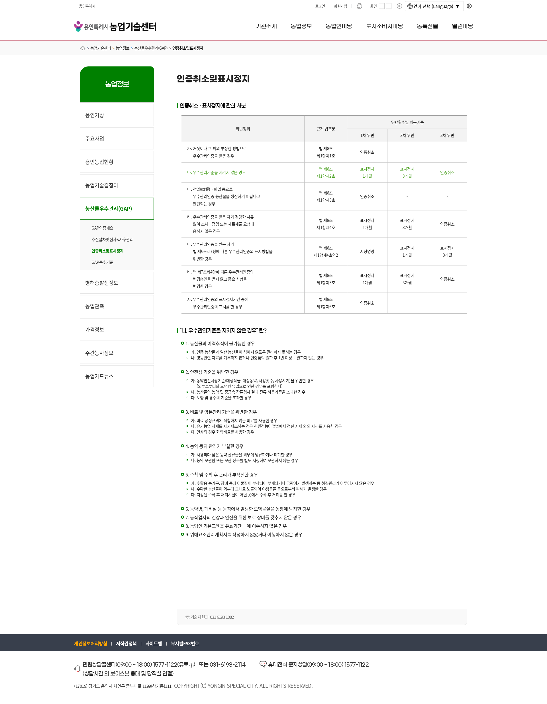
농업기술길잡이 (101, 185)
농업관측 (94, 306)
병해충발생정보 (101, 282)
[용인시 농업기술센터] (115, 26)
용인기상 (94, 115)
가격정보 (94, 329)
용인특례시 (87, 6)
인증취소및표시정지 (107, 250)
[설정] (469, 6)
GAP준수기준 (102, 262)
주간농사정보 (99, 352)
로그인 (320, 6)
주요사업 (94, 138)
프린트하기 (359, 6)
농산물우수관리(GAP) (108, 208)
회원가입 (340, 6)
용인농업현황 (99, 161)
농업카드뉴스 (99, 376)
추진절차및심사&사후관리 (112, 239)
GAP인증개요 (102, 228)
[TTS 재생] (399, 6)
